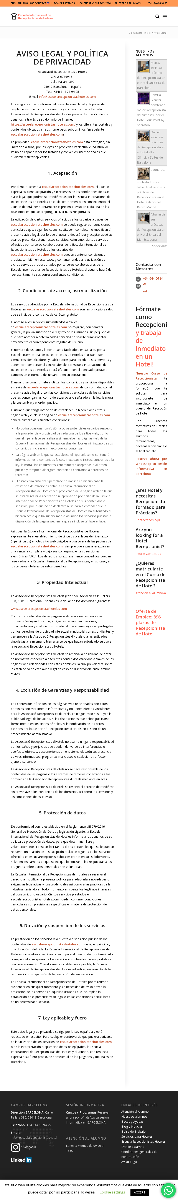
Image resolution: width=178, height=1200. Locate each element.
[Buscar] (155, 16)
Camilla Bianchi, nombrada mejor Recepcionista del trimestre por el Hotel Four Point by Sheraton (151, 110)
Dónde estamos (132, 1147)
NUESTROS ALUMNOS (128, 3)
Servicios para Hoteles (137, 1136)
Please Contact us (148, 554)
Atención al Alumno (135, 1111)
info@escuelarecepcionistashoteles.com (67, 96)
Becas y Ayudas (132, 1121)
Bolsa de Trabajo (133, 1131)
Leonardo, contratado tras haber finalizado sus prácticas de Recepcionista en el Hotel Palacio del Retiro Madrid (151, 188)
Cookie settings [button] (112, 1192)
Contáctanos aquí (148, 520)
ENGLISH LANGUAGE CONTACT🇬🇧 (30, 3)
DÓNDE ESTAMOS (64, 3)
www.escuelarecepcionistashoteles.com (39, 609)
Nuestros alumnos (134, 1116)
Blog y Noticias (132, 1126)
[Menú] (165, 16)
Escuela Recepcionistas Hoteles (143, 1141)
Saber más (159, 246)
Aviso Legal (129, 1162)
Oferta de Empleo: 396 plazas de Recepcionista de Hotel (150, 622)
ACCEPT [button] (139, 1192)
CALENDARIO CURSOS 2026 (94, 3)
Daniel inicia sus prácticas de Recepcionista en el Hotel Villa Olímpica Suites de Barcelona (151, 147)
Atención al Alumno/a (151, 593)
